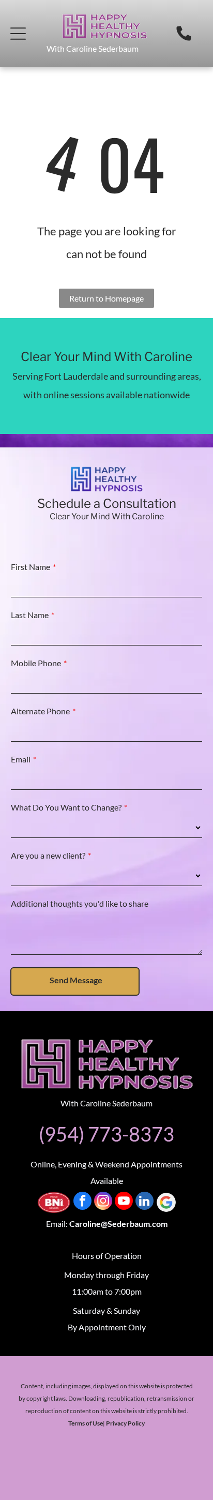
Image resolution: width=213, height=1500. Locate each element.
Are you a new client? (48, 855)
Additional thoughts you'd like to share (79, 903)
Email (21, 759)
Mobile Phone (36, 663)
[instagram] (103, 1202)
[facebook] (82, 1202)
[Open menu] (18, 33)
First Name (30, 567)
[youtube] (124, 1202)
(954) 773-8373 (106, 1134)
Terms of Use (85, 1423)
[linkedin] (144, 1202)
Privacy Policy (125, 1423)
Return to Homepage (106, 298)
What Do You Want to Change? (66, 807)
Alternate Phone (40, 711)
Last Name (30, 615)
